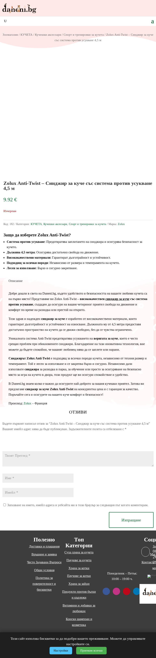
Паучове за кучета (78, 560)
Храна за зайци (79, 583)
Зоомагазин (10, 34)
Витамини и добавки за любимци (79, 608)
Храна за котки (78, 568)
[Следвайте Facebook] (106, 591)
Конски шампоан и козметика (79, 622)
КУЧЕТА (26, 34)
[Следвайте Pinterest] (126, 591)
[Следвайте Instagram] (116, 591)
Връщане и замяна (44, 554)
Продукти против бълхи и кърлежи (79, 594)
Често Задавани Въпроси (44, 562)
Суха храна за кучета (78, 552)
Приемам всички (91, 650)
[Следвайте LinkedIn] (136, 591)
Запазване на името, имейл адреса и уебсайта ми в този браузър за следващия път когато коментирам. (77, 505)
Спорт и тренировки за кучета (84, 34)
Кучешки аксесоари (48, 34)
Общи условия (44, 570)
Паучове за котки (79, 576)
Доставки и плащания (44, 546)
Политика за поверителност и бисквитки (44, 583)
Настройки (61, 650)
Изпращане (131, 520)
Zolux (121, 224)
